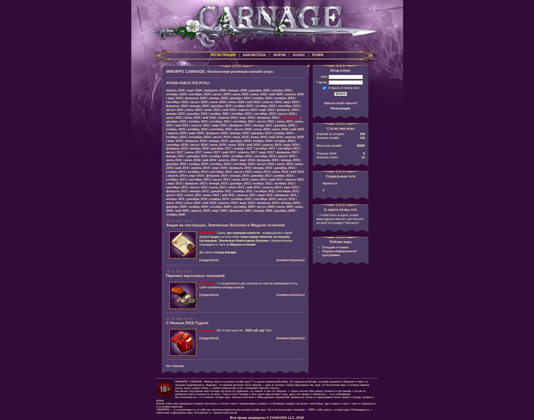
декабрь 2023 (221, 106)
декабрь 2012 (240, 183)
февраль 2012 (176, 191)
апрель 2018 (272, 144)
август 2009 (265, 206)
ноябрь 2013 (283, 175)
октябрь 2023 (265, 106)
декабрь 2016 (197, 156)
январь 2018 (199, 148)
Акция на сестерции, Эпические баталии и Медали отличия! (225, 225)
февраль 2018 (176, 148)
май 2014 (297, 171)
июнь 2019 (259, 137)
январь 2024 (199, 106)
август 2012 (198, 187)
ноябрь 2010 (219, 199)
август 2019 (221, 137)
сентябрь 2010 (264, 199)
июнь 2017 (212, 152)
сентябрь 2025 (199, 94)
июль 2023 (194, 109)
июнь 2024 (236, 102)
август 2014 (242, 171)
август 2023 (174, 109)
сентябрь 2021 (243, 121)
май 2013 (276, 179)
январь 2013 (218, 183)
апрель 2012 (272, 187)
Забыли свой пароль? (340, 103)
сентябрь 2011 (287, 191)
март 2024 (291, 102)
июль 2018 (218, 144)
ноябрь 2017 (243, 148)
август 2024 (198, 102)
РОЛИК (317, 55)
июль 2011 (193, 195)
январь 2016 (290, 160)
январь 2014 (239, 175)
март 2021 (219, 125)
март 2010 (247, 202)
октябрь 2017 (265, 148)
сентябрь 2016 (265, 156)
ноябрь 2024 (262, 98)
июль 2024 (218, 102)
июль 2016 (174, 160)
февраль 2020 (217, 133)
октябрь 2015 (220, 164)
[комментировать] (290, 260)
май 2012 (253, 187)
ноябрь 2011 (243, 191)
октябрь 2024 (284, 98)
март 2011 (265, 195)
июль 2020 (262, 129)
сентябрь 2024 (177, 102)
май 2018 (253, 144)
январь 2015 (262, 167)
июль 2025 (240, 94)
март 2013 (175, 183)
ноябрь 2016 (219, 156)
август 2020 (242, 129)
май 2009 (182, 210)
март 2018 (291, 144)
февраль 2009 (240, 210)
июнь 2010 (192, 202)
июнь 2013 (259, 179)
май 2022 (209, 117)
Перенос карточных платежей (195, 275)
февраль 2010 (267, 202)
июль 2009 (285, 206)
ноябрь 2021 (198, 121)
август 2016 (286, 156)
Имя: (324, 76)
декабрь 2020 (285, 125)
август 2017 (174, 152)
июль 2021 (285, 121)
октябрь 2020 (197, 129)
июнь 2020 (280, 129)
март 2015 (219, 167)
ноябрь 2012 (262, 183)
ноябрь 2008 (175, 214)
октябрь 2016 (241, 156)
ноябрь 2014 (175, 171)
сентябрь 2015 (243, 164)
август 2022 (286, 113)
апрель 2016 (228, 160)
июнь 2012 (236, 187)
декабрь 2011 (221, 191)
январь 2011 (175, 199)
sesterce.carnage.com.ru (226, 287)
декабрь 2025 (259, 90)
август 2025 (221, 94)
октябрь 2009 (220, 206)
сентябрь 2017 (289, 148)
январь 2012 (199, 191)
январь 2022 (290, 117)
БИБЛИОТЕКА (254, 55)
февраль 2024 (176, 106)
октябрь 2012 (284, 183)
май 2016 (209, 160)
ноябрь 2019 (283, 133)
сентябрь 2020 (221, 129)
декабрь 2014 (285, 167)
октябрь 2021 (220, 121)
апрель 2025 (294, 94)
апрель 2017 (247, 152)
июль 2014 (262, 171)
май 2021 (182, 125)
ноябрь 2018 (262, 140)
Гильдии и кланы (335, 247)
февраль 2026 (215, 90)
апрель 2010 (228, 202)
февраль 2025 (195, 98)
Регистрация (340, 108)
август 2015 (265, 164)
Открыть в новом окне (344, 87)
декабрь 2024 (240, 98)
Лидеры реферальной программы (339, 253)
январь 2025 (218, 98)
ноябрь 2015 (198, 164)
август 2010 (286, 199)
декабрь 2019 (261, 133)
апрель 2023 (247, 109)
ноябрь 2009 (198, 206)
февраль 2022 (267, 117)
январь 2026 (237, 90)
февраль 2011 (285, 195)
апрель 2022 (228, 117)
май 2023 (229, 109)
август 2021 (265, 121)
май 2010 (209, 202)
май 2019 (276, 137)
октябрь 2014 (197, 171)
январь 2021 (262, 125)
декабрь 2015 (176, 164)
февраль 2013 (195, 183)
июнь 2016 (192, 160)
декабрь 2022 (197, 113)
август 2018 (198, 144)
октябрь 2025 (176, 94)
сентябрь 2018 (177, 144)
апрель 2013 (294, 179)
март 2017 (266, 152)
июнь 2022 (192, 117)
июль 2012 (218, 187)
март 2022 (247, 117)
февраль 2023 (287, 109)
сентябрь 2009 (243, 206)
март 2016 (247, 160)
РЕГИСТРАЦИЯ (223, 55)
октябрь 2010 (241, 199)
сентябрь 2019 (199, 137)
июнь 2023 (212, 109)
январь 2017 (175, 156)
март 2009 (219, 210)
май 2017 (229, 152)
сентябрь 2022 (265, 113)
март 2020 (196, 133)
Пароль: (322, 82)
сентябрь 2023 (289, 106)
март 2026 (194, 90)
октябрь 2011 (265, 191)
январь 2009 (262, 210)
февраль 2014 (217, 175)
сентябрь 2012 (177, 187)
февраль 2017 (287, 152)
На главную (175, 366)
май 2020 (297, 129)
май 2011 (228, 195)
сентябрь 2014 (221, 171)
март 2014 (196, 175)
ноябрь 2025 (281, 90)
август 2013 (221, 179)
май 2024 (253, 102)
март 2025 (175, 98)
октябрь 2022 (241, 113)
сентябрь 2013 (199, 179)
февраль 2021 (240, 125)
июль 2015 (285, 164)
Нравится (330, 183)
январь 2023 (175, 113)
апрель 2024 (272, 102)
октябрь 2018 (284, 140)
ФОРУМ (279, 55)
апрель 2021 (200, 125)
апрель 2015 (200, 167)
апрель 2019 (294, 137)
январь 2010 (290, 202)
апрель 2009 (200, 210)
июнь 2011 (211, 195)
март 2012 (291, 187)
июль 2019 (240, 137)
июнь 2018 (236, 144)
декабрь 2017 (221, 148)
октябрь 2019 (176, 137)
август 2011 (174, 195)
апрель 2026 (175, 90)
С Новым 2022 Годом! (187, 323)
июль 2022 (174, 117)
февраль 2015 (240, 167)
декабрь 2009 (176, 206)
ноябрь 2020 (175, 129)
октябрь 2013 (176, 179)
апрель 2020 (177, 133)
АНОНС (299, 55)
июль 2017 (194, 152)
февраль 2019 (195, 140)
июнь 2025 (259, 94)
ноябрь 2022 (219, 113)
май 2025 (276, 94)
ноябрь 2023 (243, 106)
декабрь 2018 (240, 140)
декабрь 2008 (285, 210)
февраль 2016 (267, 160)
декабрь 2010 (197, 199)
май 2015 (182, 167)
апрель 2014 (177, 175)
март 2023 (266, 109)
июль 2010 (174, 202)
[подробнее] (209, 260)
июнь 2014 (280, 171)
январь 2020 (239, 133)
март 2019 (175, 140)
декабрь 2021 (176, 121)
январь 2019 (218, 140)
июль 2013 (240, 179)
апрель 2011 (246, 195)
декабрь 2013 (261, 175)
